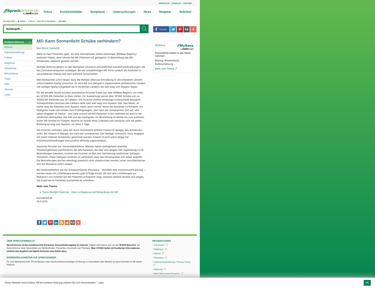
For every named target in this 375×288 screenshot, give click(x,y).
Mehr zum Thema (164, 68)
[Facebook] (39, 222)
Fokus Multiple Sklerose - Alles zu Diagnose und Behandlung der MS (80, 192)
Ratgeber (165, 11)
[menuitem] (17, 68)
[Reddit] (67, 222)
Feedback (176, 3)
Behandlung (11, 73)
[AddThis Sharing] (78, 222)
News (148, 11)
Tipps (7, 78)
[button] (161, 29)
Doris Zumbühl (50, 48)
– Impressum (158, 245)
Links (7, 94)
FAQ (6, 83)
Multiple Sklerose (47, 21)
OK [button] (367, 283)
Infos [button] (101, 282)
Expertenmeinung (14, 52)
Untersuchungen (124, 11)
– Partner (156, 253)
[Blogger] (61, 222)
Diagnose (9, 62)
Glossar (8, 89)
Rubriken (185, 11)
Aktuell (63, 21)
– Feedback (158, 249)
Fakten (8, 57)
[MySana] (185, 46)
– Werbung (157, 269)
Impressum (164, 3)
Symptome (97, 11)
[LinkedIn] (56, 222)
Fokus (48, 11)
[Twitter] (44, 222)
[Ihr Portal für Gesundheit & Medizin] (20, 11)
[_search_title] (144, 28)
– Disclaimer (158, 257)
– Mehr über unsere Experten (166, 273)
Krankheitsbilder (71, 11)
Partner (188, 3)
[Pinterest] (50, 222)
